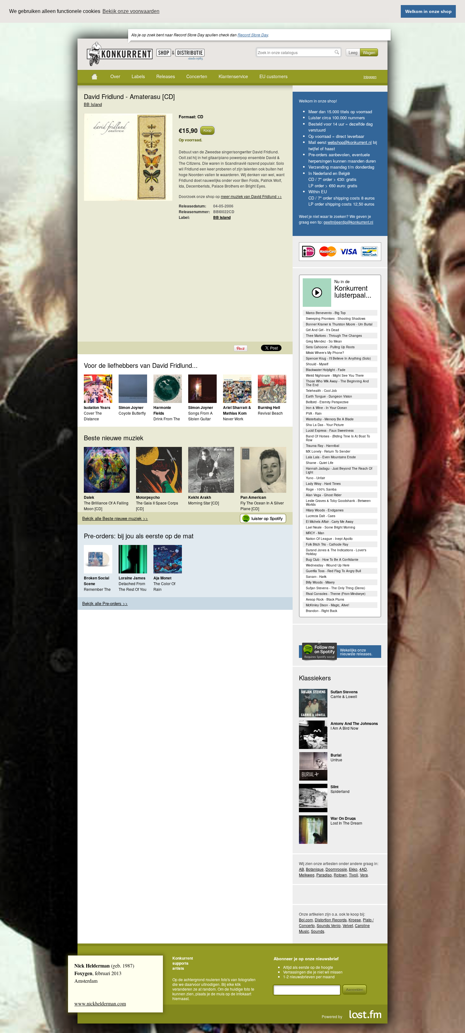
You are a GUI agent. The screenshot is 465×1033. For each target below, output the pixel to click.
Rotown (340, 874)
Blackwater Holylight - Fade (325, 370)
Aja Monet (162, 578)
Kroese (355, 919)
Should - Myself (317, 364)
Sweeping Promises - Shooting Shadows (335, 318)
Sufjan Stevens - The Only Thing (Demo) (335, 588)
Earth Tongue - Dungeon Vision (329, 396)
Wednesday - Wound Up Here (328, 565)
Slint (334, 786)
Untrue (336, 759)
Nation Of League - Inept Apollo (329, 538)
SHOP (163, 53)
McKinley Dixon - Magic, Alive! (327, 605)
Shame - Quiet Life (319, 463)
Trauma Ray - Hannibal (322, 445)
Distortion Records (331, 919)
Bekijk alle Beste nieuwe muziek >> (115, 518)
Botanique (315, 869)
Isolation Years (97, 407)
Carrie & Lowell (344, 696)
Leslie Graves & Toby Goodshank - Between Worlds (338, 502)
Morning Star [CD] (203, 502)
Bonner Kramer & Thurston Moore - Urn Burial (339, 324)
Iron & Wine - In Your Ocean (326, 407)
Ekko (353, 869)
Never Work (233, 418)
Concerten (196, 76)
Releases (165, 76)
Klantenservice (233, 76)
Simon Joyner (131, 407)
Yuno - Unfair (315, 478)
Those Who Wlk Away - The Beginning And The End (337, 383)
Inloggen (369, 76)
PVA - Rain (314, 413)
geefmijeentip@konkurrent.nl (348, 222)
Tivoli (353, 874)
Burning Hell (269, 407)
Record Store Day (253, 34)
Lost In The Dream (346, 823)
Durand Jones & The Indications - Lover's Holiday (336, 552)
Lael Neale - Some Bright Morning (330, 527)
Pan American (253, 497)
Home (94, 76)
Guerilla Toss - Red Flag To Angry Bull (333, 571)
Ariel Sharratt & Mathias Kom (237, 410)
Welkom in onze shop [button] (428, 11)
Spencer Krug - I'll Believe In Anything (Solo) (338, 358)
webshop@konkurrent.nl (350, 142)
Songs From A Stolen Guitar (200, 415)
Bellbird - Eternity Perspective (327, 402)
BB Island (93, 104)
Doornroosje (336, 869)
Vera (364, 874)
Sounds (317, 931)
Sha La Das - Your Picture (325, 425)
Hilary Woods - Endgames (325, 510)
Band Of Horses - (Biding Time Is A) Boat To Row (338, 438)
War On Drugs (343, 818)
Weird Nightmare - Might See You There (335, 375)
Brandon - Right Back (321, 611)
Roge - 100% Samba (321, 489)
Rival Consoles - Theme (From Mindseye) (335, 593)
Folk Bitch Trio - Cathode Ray (327, 544)
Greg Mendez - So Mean (324, 341)
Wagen (369, 52)
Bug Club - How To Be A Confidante (332, 559)
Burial (336, 755)
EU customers (273, 76)
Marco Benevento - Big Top (326, 313)
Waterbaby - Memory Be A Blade (330, 419)
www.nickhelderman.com (100, 1003)
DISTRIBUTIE (190, 55)
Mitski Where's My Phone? (325, 352)
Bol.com (306, 919)
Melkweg (306, 874)
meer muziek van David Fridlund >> (251, 196)
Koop (207, 130)
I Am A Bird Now (344, 728)
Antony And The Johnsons (354, 723)
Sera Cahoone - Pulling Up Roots (330, 347)
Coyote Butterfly (132, 413)
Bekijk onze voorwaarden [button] (130, 11)
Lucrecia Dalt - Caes (320, 516)
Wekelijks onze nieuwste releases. (356, 651)
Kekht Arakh (199, 497)
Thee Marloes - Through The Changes (334, 335)
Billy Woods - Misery (320, 582)
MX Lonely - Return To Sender (328, 451)
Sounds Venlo (329, 925)
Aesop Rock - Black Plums (325, 599)
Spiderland (340, 791)
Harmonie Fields (162, 410)
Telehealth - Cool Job (321, 390)
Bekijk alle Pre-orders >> (105, 603)
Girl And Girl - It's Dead (322, 330)
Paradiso (324, 874)
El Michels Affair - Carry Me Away (329, 521)
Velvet (348, 925)
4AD (363, 869)
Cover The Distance (93, 415)
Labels (138, 76)
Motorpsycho (148, 497)
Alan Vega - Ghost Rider (323, 495)
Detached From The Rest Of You (132, 586)
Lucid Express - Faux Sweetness (330, 430)
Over (115, 76)
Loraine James (132, 578)
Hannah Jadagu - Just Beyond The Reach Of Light (339, 470)
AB (301, 869)
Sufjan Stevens (344, 692)
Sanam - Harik (316, 576)
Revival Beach (270, 413)
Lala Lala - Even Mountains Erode (331, 457)
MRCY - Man (315, 533)
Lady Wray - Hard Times (323, 483)
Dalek (89, 497)
